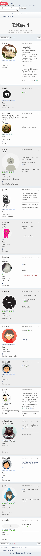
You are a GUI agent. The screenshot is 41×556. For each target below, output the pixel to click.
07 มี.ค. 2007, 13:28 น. (27, 458)
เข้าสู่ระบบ (21, 6)
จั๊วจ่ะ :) (5, 486)
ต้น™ (5, 390)
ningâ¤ (6, 520)
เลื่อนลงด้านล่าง (4, 37)
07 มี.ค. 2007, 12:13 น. (27, 43)
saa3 (5, 88)
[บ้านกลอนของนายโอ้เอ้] (2, 142)
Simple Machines (26, 553)
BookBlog (24, 340)
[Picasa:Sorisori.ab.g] (2, 283)
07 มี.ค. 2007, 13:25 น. (27, 389)
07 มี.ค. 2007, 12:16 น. (27, 149)
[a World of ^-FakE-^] (2, 182)
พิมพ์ (39, 37)
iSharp (6, 291)
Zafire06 (6, 362)
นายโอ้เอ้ (6, 113)
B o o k (6, 326)
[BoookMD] (2, 354)
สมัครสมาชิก (31, 6)
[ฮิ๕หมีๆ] (2, 249)
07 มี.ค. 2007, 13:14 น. (27, 326)
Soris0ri (6, 257)
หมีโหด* (6, 222)
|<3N (5, 190)
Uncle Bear (7, 421)
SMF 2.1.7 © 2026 (15, 553)
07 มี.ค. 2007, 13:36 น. (27, 485)
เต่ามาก (6, 43)
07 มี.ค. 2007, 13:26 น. (27, 421)
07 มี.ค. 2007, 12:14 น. (27, 88)
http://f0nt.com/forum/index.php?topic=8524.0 (30, 463)
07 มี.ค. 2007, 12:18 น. (27, 291)
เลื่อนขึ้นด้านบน (4, 543)
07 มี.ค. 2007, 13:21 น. (27, 362)
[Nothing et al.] (2, 382)
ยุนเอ (5, 150)
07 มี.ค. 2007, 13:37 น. (27, 520)
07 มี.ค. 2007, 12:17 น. (27, 222)
